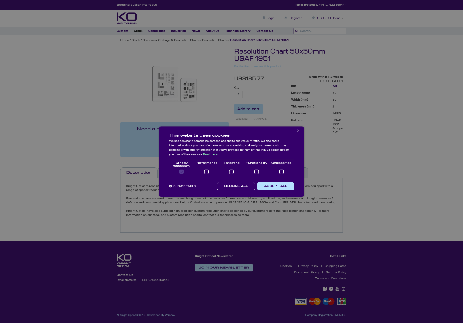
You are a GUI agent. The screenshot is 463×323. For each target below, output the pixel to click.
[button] (182, 186)
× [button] (298, 130)
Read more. (210, 154)
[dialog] (231, 161)
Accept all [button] (275, 186)
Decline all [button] (236, 186)
